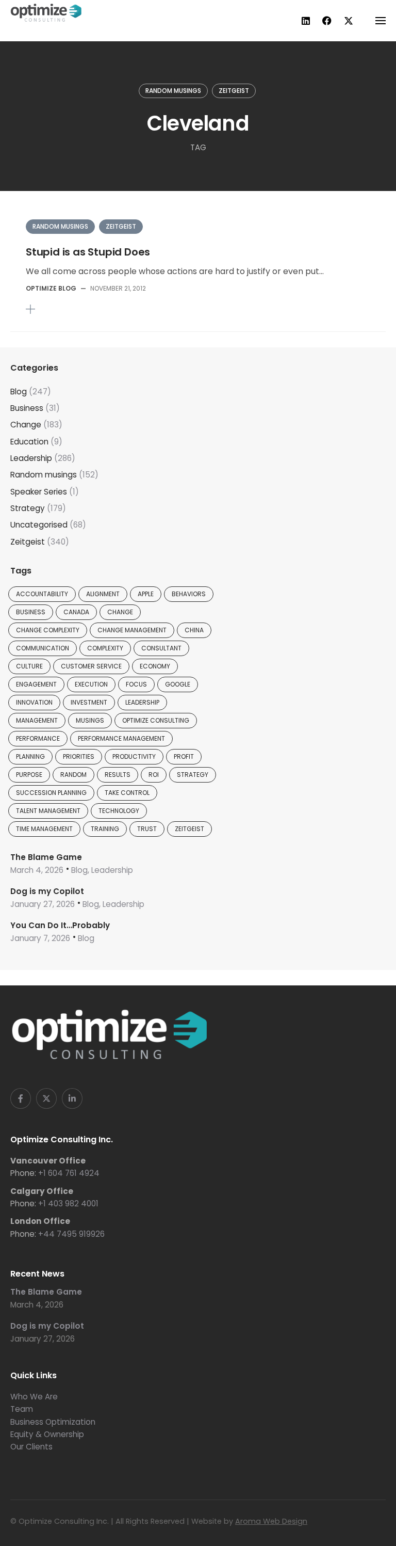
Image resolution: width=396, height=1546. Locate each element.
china (194, 630)
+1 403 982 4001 (68, 1203)
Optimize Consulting (155, 720)
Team (21, 1409)
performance (38, 738)
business (30, 612)
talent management (48, 810)
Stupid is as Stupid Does (88, 252)
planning (30, 756)
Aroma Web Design (271, 1521)
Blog (18, 391)
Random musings (173, 90)
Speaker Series (38, 491)
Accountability (42, 593)
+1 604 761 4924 (69, 1173)
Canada (76, 612)
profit (184, 756)
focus (136, 684)
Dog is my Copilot (47, 891)
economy (155, 666)
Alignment (103, 593)
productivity (134, 756)
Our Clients (31, 1446)
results (117, 774)
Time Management (44, 828)
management (37, 720)
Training (105, 828)
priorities (78, 756)
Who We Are (34, 1396)
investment (89, 702)
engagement (36, 684)
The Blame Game (46, 857)
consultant (161, 648)
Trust (147, 828)
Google (177, 684)
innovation (34, 702)
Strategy (27, 508)
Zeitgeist (234, 90)
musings (90, 720)
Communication (42, 648)
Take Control (127, 792)
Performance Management (121, 738)
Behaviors (189, 593)
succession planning (51, 792)
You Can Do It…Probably (60, 925)
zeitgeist (189, 828)
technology (118, 810)
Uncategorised (39, 524)
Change (25, 424)
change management (132, 630)
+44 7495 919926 (71, 1234)
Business (26, 408)
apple (146, 593)
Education (29, 441)
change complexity (47, 630)
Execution (91, 684)
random (73, 774)
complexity (105, 648)
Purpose (29, 774)
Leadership (31, 458)
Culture (29, 666)
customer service (91, 666)
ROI (153, 774)
